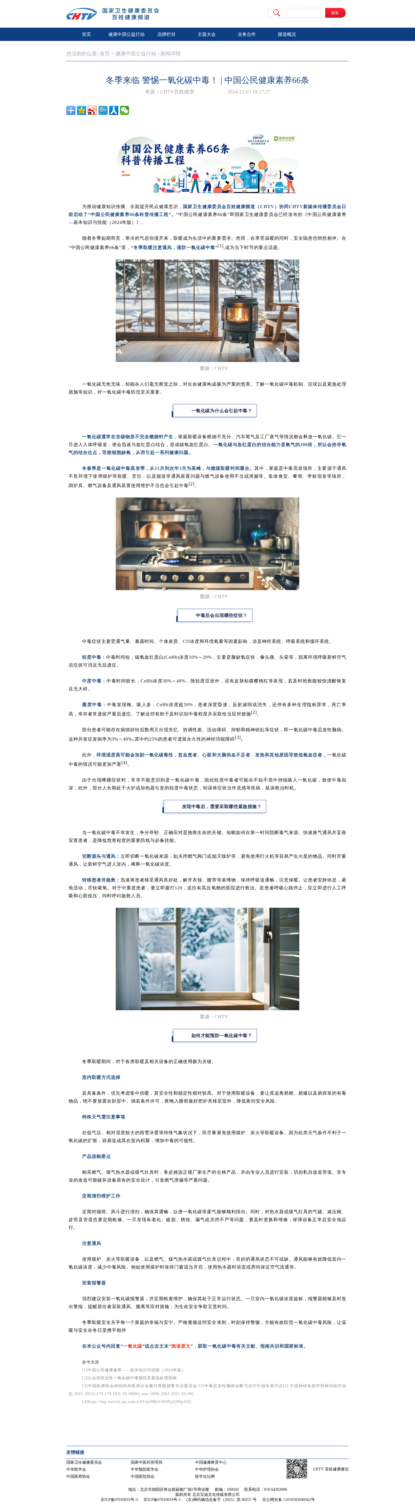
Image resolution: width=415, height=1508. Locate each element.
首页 (86, 34)
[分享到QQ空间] (81, 110)
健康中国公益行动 (126, 34)
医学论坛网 (205, 1476)
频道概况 (287, 34)
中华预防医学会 (144, 1469)
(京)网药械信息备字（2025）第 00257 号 (221, 1500)
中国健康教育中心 (211, 1462)
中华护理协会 (207, 1469)
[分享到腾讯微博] (103, 110)
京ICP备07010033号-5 (162, 1500)
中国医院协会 (142, 1476)
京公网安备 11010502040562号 (288, 1500)
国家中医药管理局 (146, 1462)
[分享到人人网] (113, 110)
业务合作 (247, 34)
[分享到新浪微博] (92, 110)
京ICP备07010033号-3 (119, 1500)
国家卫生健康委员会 (84, 1462)
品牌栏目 (167, 34)
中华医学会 (76, 1469)
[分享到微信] (124, 110)
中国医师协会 (78, 1476)
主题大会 (207, 34)
